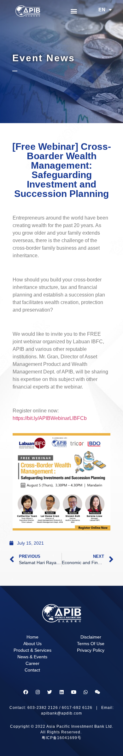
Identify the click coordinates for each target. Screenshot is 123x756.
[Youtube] (73, 692)
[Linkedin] (61, 692)
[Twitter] (49, 692)
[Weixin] (97, 692)
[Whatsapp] (85, 692)
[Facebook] (25, 692)
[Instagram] (37, 692)
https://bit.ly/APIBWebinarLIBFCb (50, 418)
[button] (74, 11)
